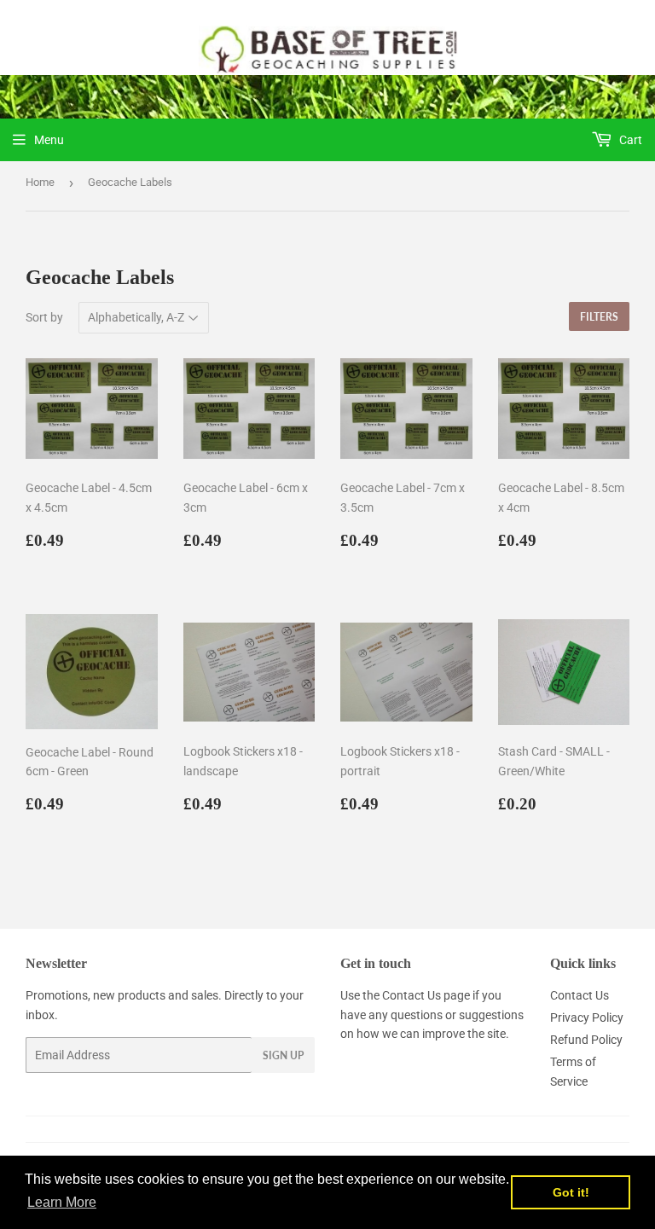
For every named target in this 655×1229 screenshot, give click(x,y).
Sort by (44, 317)
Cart (629, 140)
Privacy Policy (586, 1017)
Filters (599, 316)
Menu (49, 140)
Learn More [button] (61, 1202)
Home (40, 182)
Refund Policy (586, 1039)
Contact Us (411, 995)
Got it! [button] (571, 1192)
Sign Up (283, 1055)
